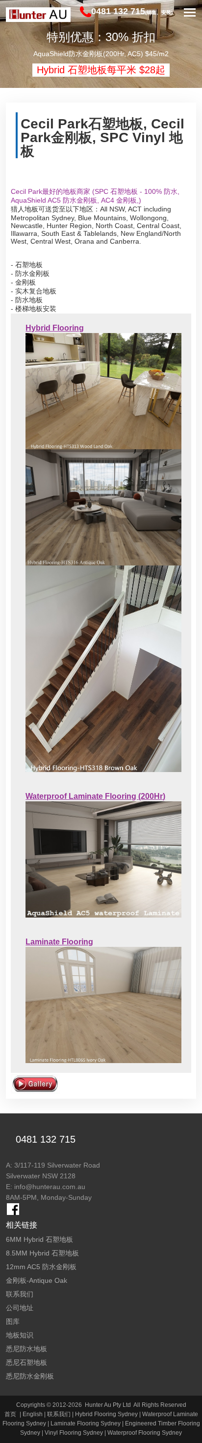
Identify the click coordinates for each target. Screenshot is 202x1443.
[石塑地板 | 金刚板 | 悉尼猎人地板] (38, 14)
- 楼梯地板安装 (33, 309)
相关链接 (21, 1225)
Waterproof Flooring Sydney (144, 1432)
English (33, 1414)
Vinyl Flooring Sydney (74, 1432)
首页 (10, 1414)
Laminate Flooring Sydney (85, 1423)
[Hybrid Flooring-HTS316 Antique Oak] (103, 507)
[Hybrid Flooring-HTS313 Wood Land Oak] (103, 391)
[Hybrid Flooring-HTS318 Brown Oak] (103, 668)
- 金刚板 (23, 282)
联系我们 (59, 1414)
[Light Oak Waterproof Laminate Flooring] (103, 859)
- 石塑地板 (27, 265)
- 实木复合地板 (33, 291)
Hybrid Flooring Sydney (106, 1414)
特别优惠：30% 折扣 (101, 36)
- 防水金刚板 (30, 273)
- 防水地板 (27, 300)
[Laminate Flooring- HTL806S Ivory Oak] (103, 1004)
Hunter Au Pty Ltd (108, 1404)
